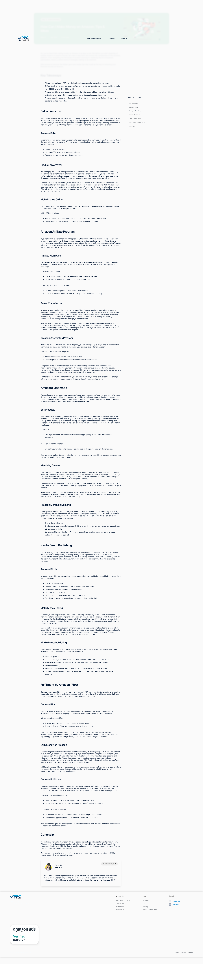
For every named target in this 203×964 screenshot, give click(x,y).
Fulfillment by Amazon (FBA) (137, 122)
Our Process (111, 38)
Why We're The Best (94, 38)
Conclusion (132, 126)
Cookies (190, 952)
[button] (124, 38)
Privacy (183, 952)
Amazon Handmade (134, 115)
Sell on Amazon (133, 107)
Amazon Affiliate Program (136, 111)
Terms (177, 952)
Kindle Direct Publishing (135, 118)
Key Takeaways (133, 103)
